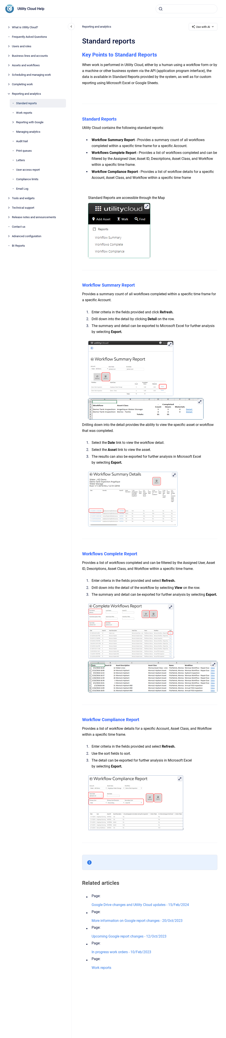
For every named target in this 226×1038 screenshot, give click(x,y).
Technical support (23, 207)
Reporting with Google (29, 122)
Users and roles (21, 46)
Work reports (24, 112)
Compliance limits (27, 179)
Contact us (18, 226)
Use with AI (203, 26)
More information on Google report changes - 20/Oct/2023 (137, 921)
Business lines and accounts (30, 55)
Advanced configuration (26, 236)
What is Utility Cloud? (25, 27)
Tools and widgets (23, 198)
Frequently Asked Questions (29, 36)
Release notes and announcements (34, 217)
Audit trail (22, 141)
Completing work (22, 84)
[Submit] (160, 8)
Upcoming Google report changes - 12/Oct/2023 (129, 936)
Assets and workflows (26, 65)
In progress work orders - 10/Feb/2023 (121, 952)
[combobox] (186, 9)
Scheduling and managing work (31, 74)
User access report (28, 169)
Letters (20, 160)
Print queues (24, 150)
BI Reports (18, 245)
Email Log (22, 188)
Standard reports (26, 103)
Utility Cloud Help (30, 9)
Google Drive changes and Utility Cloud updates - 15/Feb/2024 (140, 905)
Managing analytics (28, 131)
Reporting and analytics (26, 93)
